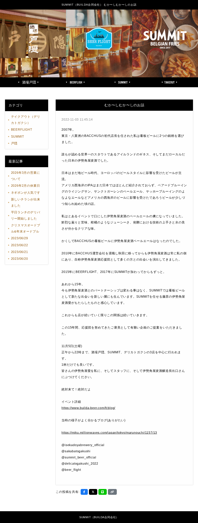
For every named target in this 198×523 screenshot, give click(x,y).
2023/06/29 (19, 238)
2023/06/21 (19, 252)
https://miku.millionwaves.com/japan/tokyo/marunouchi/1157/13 (109, 432)
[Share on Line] (102, 492)
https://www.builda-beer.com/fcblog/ (88, 408)
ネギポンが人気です (25, 192)
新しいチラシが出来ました (25, 202)
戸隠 (14, 143)
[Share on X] (93, 492)
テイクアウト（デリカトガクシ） (25, 119)
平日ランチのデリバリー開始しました (25, 215)
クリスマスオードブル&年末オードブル (25, 228)
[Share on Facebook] (84, 492)
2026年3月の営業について (25, 176)
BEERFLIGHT (21, 129)
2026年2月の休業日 (25, 185)
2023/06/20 (19, 258)
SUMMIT (17, 136)
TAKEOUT (169, 82)
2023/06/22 (19, 245)
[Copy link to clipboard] (112, 492)
